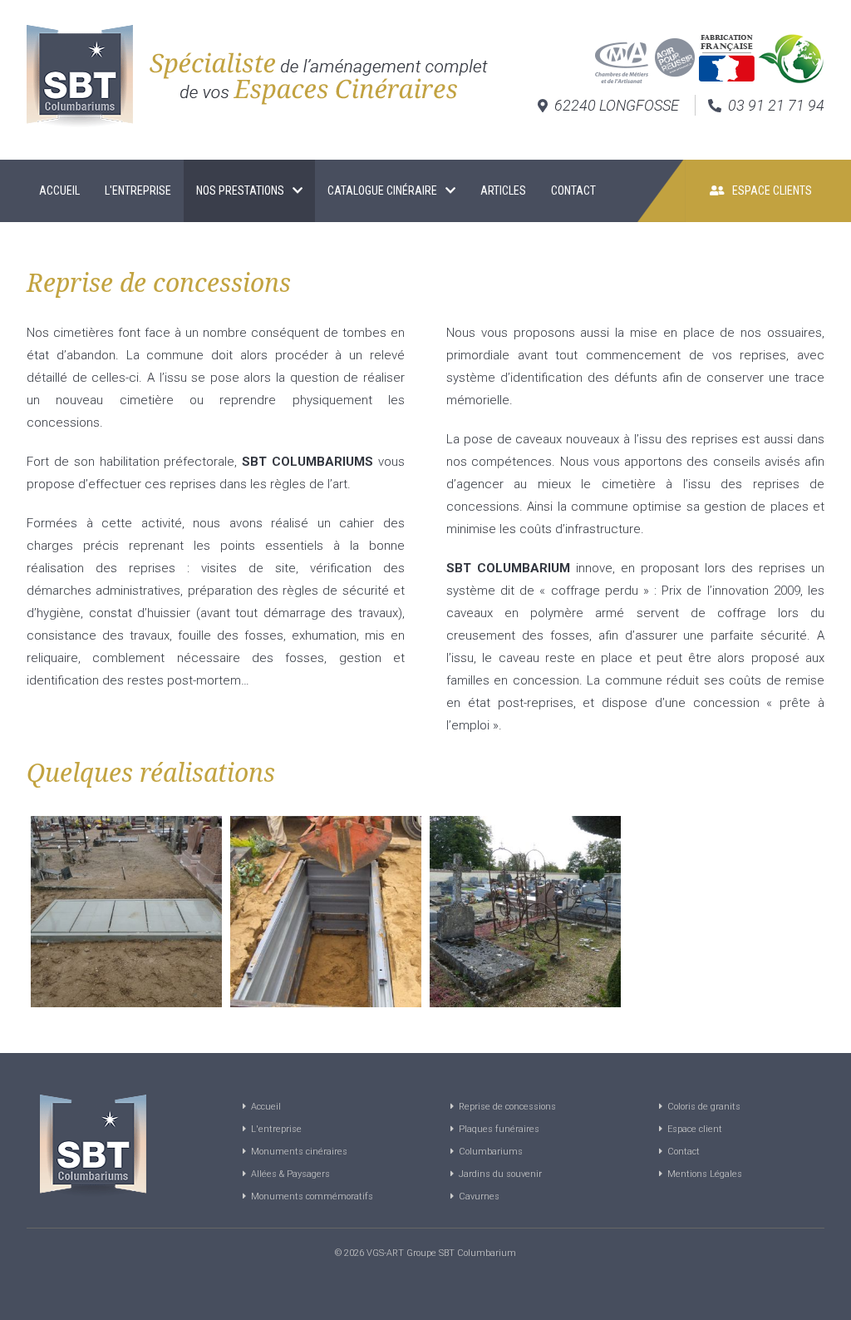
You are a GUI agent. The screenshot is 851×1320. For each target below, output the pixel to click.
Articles (503, 190)
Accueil (59, 190)
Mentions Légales (702, 1174)
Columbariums (488, 1151)
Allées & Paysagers (288, 1174)
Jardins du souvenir (498, 1174)
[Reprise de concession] (126, 911)
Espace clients (768, 190)
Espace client (692, 1129)
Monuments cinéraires (296, 1151)
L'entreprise (138, 190)
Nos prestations (240, 190)
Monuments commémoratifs (309, 1196)
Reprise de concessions (505, 1106)
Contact (574, 190)
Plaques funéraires (496, 1129)
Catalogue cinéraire (382, 190)
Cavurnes (476, 1196)
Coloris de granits (701, 1106)
